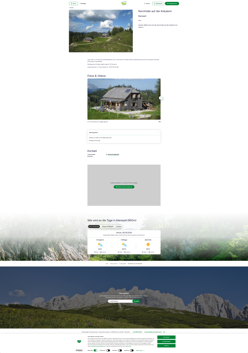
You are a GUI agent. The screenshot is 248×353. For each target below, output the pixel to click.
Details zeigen (139, 350)
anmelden (136, 301)
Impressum (128, 346)
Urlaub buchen (173, 3)
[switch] (108, 350)
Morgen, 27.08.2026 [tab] (107, 226)
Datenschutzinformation (97, 346)
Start (107, 263)
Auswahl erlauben (166, 341)
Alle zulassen (166, 337)
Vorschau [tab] (118, 226)
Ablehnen (166, 345)
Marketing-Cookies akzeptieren (124, 186)
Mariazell (142, 16)
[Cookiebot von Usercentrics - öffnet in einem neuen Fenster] (79, 350)
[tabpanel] (124, 242)
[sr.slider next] (160, 98)
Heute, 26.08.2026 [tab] (94, 226)
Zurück (71, 7)
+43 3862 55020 (137, 332)
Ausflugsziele (122, 263)
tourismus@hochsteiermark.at (153, 332)
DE (164, 332)
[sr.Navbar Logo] (124, 3)
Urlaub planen (113, 263)
